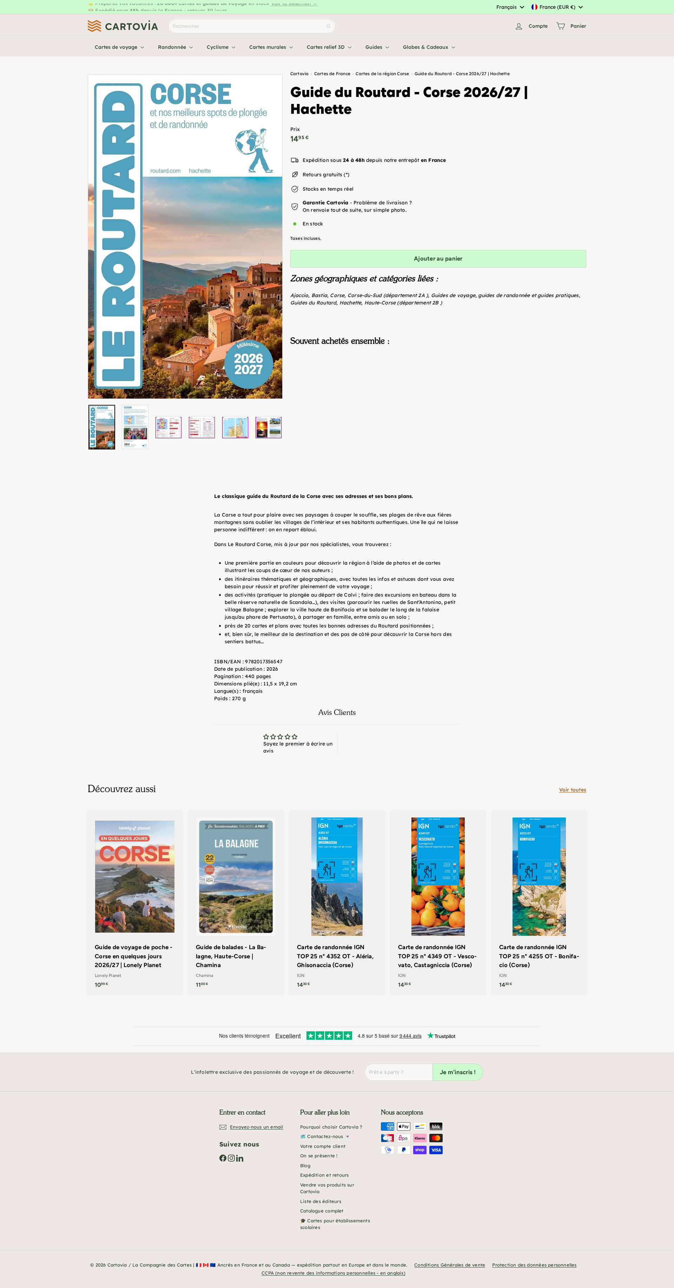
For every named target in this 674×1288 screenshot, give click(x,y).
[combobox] (510, 7)
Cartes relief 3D (326, 47)
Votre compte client (322, 1146)
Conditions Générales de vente (449, 1265)
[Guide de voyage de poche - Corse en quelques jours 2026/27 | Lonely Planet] (135, 902)
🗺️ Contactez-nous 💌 (325, 1136)
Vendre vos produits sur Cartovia (327, 1188)
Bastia (319, 295)
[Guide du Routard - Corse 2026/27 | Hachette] (438, 386)
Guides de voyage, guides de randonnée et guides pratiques (505, 295)
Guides (374, 47)
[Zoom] (185, 236)
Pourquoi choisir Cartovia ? (331, 1127)
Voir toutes (572, 790)
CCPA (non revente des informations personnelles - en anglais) (333, 1273)
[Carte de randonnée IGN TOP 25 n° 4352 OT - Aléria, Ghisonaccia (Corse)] (337, 902)
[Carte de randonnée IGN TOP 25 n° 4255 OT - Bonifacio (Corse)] (539, 902)
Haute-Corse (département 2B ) (403, 303)
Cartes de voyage (117, 47)
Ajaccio (299, 295)
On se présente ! (318, 1155)
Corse (337, 295)
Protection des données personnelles (534, 1265)
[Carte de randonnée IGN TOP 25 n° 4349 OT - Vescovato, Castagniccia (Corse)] (438, 902)
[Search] (328, 26)
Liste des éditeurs (320, 1201)
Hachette (350, 303)
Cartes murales (268, 47)
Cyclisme (218, 47)
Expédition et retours (324, 1175)
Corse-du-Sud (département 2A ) (388, 295)
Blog (305, 1165)
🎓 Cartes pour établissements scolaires (335, 1224)
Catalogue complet (322, 1211)
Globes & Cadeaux (426, 47)
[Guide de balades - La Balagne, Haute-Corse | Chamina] (236, 902)
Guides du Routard (313, 303)
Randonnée (172, 47)
